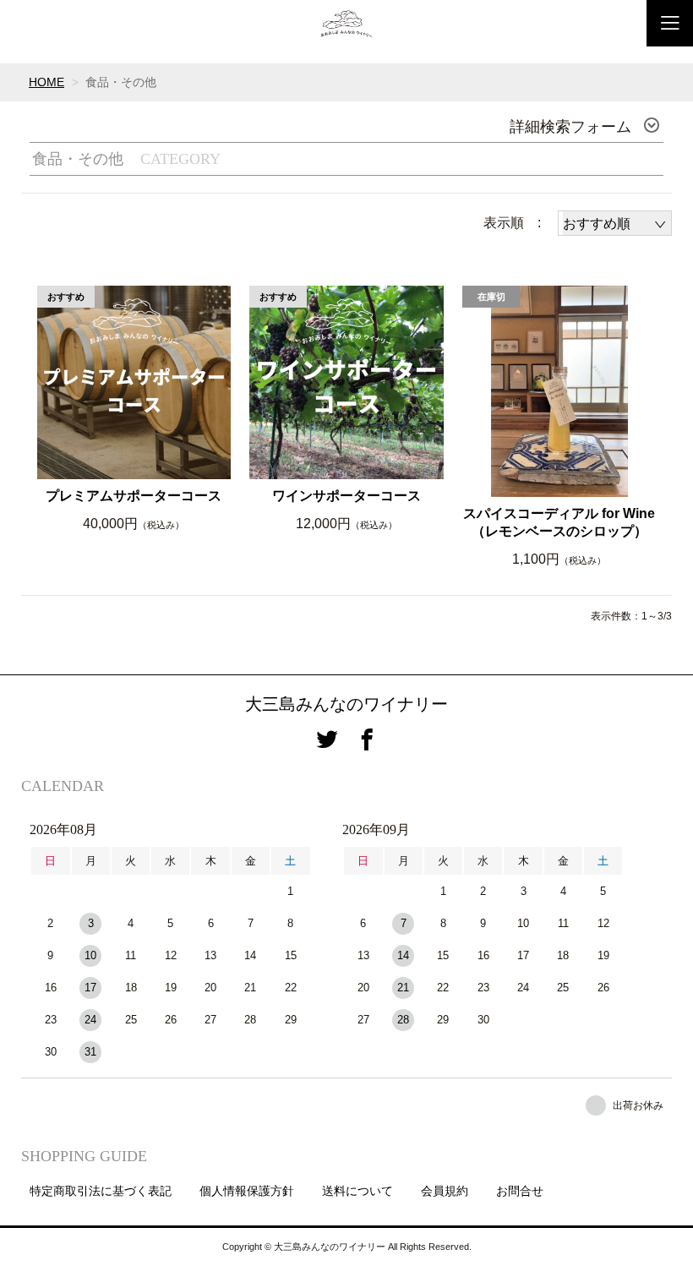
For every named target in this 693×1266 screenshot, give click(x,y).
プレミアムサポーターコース (133, 495)
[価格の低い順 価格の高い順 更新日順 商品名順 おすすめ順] (615, 223)
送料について (357, 1191)
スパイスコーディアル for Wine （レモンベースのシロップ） (559, 522)
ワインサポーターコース (346, 495)
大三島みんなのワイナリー (346, 704)
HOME (46, 82)
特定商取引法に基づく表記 (101, 1191)
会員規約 (444, 1191)
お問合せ (519, 1191)
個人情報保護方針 (246, 1191)
